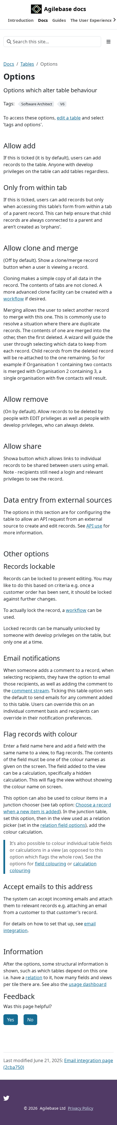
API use (94, 526)
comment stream (30, 691)
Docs (8, 64)
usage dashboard (87, 984)
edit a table (69, 118)
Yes (10, 1020)
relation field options (62, 825)
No (30, 1020)
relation (34, 977)
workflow (13, 299)
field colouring (50, 864)
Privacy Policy (80, 1108)
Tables (27, 64)
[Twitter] (6, 1098)
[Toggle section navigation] (108, 41)
